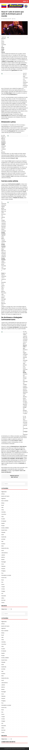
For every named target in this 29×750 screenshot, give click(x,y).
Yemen (2, 602)
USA (2, 593)
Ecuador (3, 518)
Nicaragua (3, 561)
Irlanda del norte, (5, 548)
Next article (14, 477)
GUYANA (3, 539)
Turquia (3, 586)
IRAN (2, 546)
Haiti (2, 541)
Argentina (3, 498)
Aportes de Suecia (5, 496)
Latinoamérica (4, 552)
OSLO (2, 564)
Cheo (14, 18)
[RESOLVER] (14, 6)
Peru (2, 573)
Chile (2, 507)
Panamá (3, 568)
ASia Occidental (4, 500)
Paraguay (3, 570)
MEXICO (3, 557)
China (2, 509)
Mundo (2, 559)
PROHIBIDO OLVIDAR (6, 575)
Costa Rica (3, 514)
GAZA (2, 534)
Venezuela (3, 595)
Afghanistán (4, 491)
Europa (2, 525)
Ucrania (3, 589)
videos (2, 598)
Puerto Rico (3, 577)
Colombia (3, 512)
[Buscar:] (14, 484)
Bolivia (2, 503)
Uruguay (3, 591)
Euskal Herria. (4, 530)
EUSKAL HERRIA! (5, 527)
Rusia (2, 580)
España (3, 523)
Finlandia (3, 532)
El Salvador (3, 521)
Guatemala (3, 537)
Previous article (14, 475)
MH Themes (22, 748)
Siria (2, 582)
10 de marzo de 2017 (6, 18)
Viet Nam (3, 600)
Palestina (3, 566)
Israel (2, 550)
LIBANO (3, 555)
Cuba (2, 516)
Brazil (2, 505)
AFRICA (3, 494)
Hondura (3, 543)
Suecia (2, 584)
